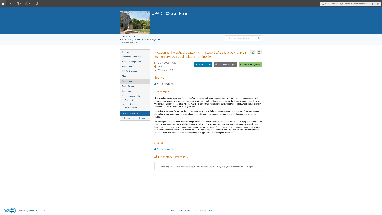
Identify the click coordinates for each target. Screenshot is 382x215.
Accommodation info (131, 96)
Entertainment (131, 107)
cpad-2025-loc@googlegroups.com (141, 118)
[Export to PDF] (252, 52)
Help (173, 210)
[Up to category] (11, 3)
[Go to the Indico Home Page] (3, 3)
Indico (31, 210)
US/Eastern (330, 3)
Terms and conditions (194, 210)
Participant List (128, 91)
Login (376, 3)
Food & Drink (130, 104)
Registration (127, 66)
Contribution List (129, 81)
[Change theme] (28, 3)
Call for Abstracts (129, 71)
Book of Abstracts (130, 86)
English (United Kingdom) (354, 3)
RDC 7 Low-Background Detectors (254, 64)
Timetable (126, 76)
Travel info (129, 100)
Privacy (208, 210)
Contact (180, 210)
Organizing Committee (131, 57)
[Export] (19, 3)
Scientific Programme (131, 61)
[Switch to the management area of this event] (37, 3)
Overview (126, 52)
